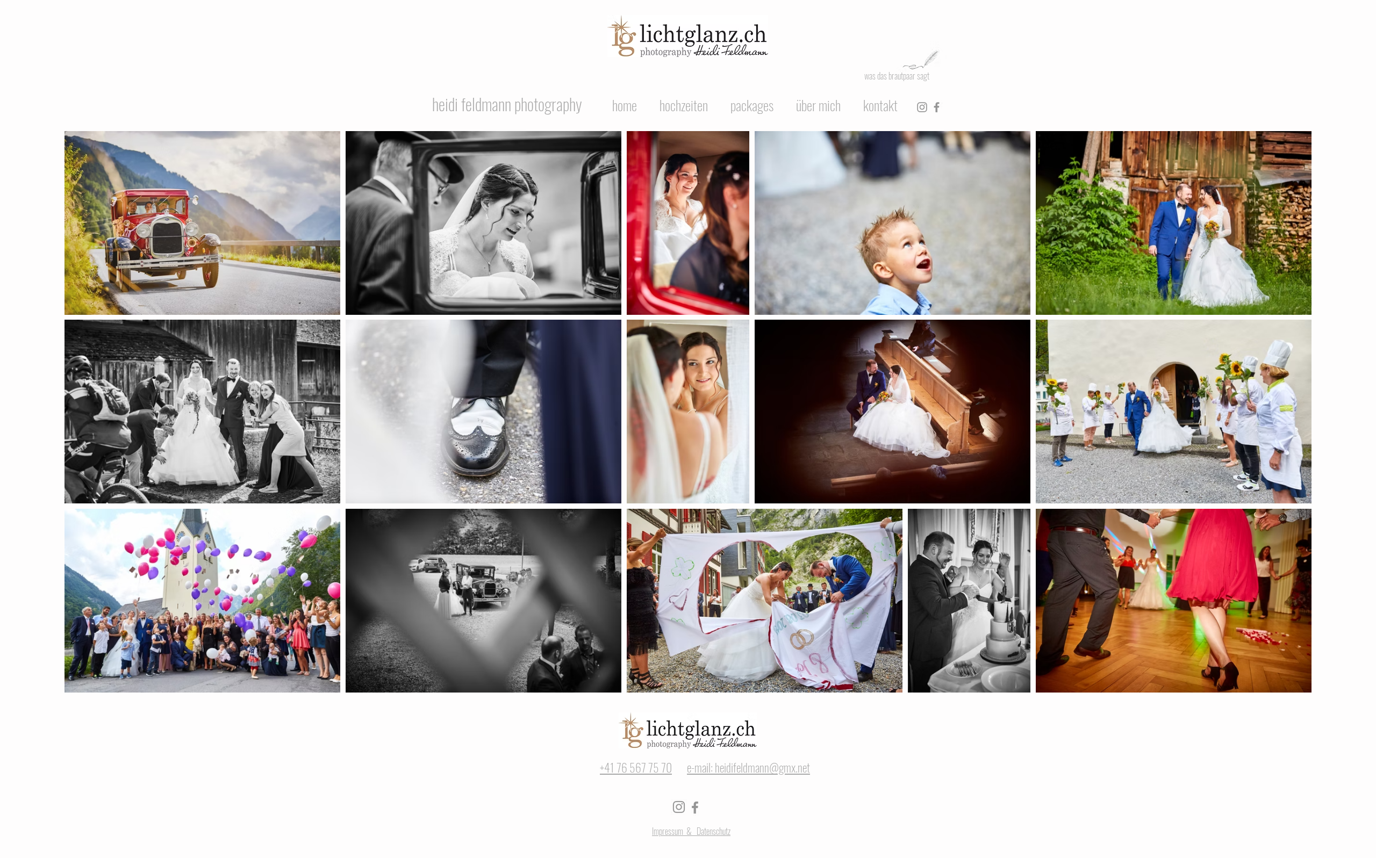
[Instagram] (922, 107)
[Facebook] (936, 107)
